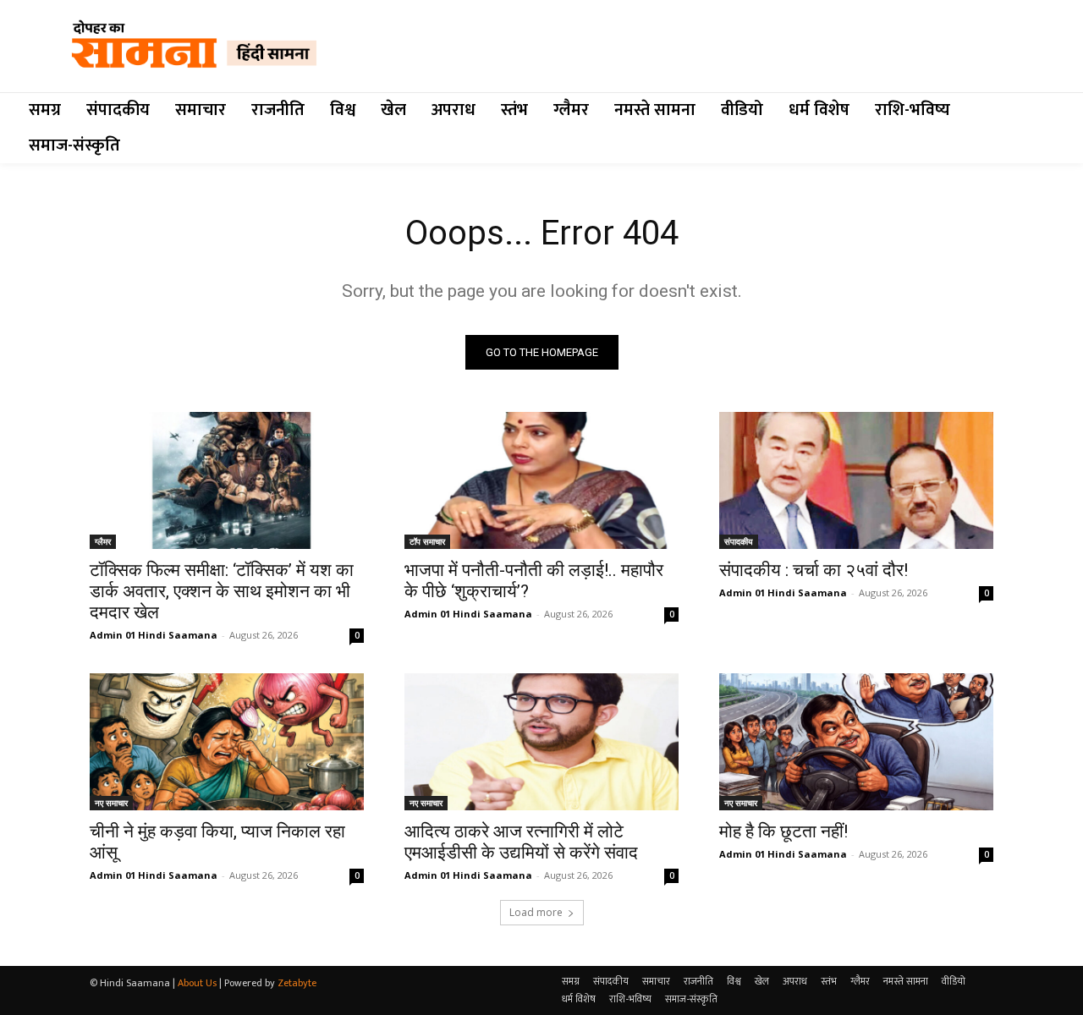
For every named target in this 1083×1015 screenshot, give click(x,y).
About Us (197, 982)
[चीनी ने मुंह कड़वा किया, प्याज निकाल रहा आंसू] (227, 741)
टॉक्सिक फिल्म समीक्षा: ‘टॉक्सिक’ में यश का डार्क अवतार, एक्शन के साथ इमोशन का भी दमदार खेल (222, 591)
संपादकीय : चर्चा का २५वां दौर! (813, 570)
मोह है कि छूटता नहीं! (783, 831)
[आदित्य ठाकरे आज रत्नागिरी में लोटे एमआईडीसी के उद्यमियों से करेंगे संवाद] (541, 741)
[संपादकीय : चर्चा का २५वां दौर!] (856, 480)
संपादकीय (738, 541)
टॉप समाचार (427, 541)
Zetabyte (297, 982)
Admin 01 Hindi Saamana (153, 634)
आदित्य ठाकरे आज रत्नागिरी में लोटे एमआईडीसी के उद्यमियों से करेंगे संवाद (521, 842)
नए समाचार (111, 803)
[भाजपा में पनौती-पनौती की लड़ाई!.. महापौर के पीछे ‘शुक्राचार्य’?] (541, 480)
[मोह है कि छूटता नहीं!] (856, 741)
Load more (536, 912)
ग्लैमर (103, 541)
